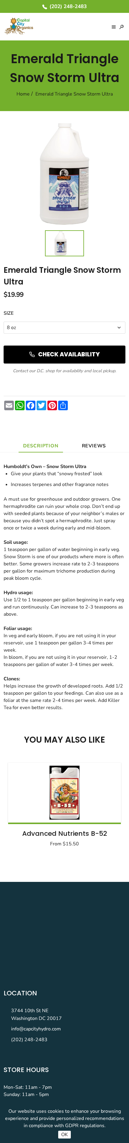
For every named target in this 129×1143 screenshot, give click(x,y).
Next (101, 803)
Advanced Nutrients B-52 (64, 833)
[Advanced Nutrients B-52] (64, 793)
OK (64, 1134)
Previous (28, 803)
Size (9, 313)
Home (23, 94)
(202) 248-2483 (29, 1039)
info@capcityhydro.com (36, 1029)
